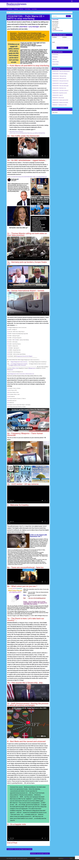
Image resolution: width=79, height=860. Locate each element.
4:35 (8, 335)
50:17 (8, 402)
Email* (53, 42)
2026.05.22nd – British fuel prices (59, 78)
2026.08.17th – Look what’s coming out (60, 90)
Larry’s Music (34, 9)
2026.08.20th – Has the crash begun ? (60, 83)
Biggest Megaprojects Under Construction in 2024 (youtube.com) (20, 373)
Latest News (9, 9)
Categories (16, 9)
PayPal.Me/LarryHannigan (57, 30)
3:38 (8, 333)
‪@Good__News (15, 368)
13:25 (8, 350)
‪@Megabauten (10, 369)
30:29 (8, 396)
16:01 (8, 354)
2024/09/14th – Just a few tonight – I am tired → (40, 853)
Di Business (66, 858)
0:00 (8, 327)
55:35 (8, 404)
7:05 (8, 390)
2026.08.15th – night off (58, 95)
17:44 (8, 356)
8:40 (8, 341)
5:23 (8, 337)
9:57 (8, 343)
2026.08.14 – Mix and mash (58, 97)
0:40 (8, 329)
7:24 (15, 339)
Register (62, 47)
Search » (68, 16)
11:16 (8, 345)
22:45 (8, 394)
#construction (26, 356)
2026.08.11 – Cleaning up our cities (60, 104)
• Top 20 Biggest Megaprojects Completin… (19, 363)
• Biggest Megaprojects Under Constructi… (19, 361)
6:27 (8, 339)
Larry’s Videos (27, 9)
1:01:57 (8, 406)
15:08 (8, 392)
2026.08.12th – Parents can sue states (60, 102)
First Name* (54, 37)
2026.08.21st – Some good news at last (60, 80)
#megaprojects (19, 356)
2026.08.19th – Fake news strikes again (60, 85)
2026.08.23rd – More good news (59, 76)
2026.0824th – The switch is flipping (60, 73)
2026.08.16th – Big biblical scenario (60, 92)
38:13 (8, 398)
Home (8, 12)
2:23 (8, 331)
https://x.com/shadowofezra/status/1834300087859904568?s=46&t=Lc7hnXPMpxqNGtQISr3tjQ (27, 176)
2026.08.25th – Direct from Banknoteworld (61, 71)
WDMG (42, 858)
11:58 (9, 348)
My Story (21, 9)
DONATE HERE (55, 19)
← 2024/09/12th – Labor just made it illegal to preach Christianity (19, 849)
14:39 (8, 352)
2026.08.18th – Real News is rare (59, 88)
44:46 (8, 400)
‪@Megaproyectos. (32, 368)
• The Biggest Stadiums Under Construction (16, 365)
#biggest (30, 356)
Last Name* (64, 37)
